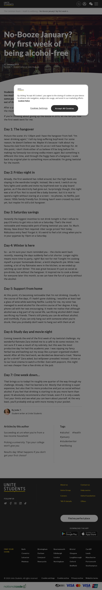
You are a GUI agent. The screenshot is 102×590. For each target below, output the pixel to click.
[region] (51, 100)
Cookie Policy (24, 101)
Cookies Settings (39, 108)
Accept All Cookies (64, 108)
